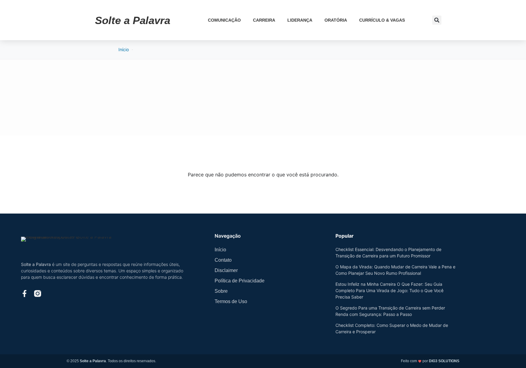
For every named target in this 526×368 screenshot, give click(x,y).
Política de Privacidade (240, 280)
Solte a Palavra (132, 20)
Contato (223, 260)
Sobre (221, 291)
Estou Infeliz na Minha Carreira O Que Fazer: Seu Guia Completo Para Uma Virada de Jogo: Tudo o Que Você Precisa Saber (389, 290)
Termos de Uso (231, 301)
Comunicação (224, 20)
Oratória (335, 20)
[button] (436, 20)
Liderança (299, 20)
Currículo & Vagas (382, 20)
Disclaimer (226, 270)
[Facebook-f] (24, 293)
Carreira (264, 20)
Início (123, 49)
